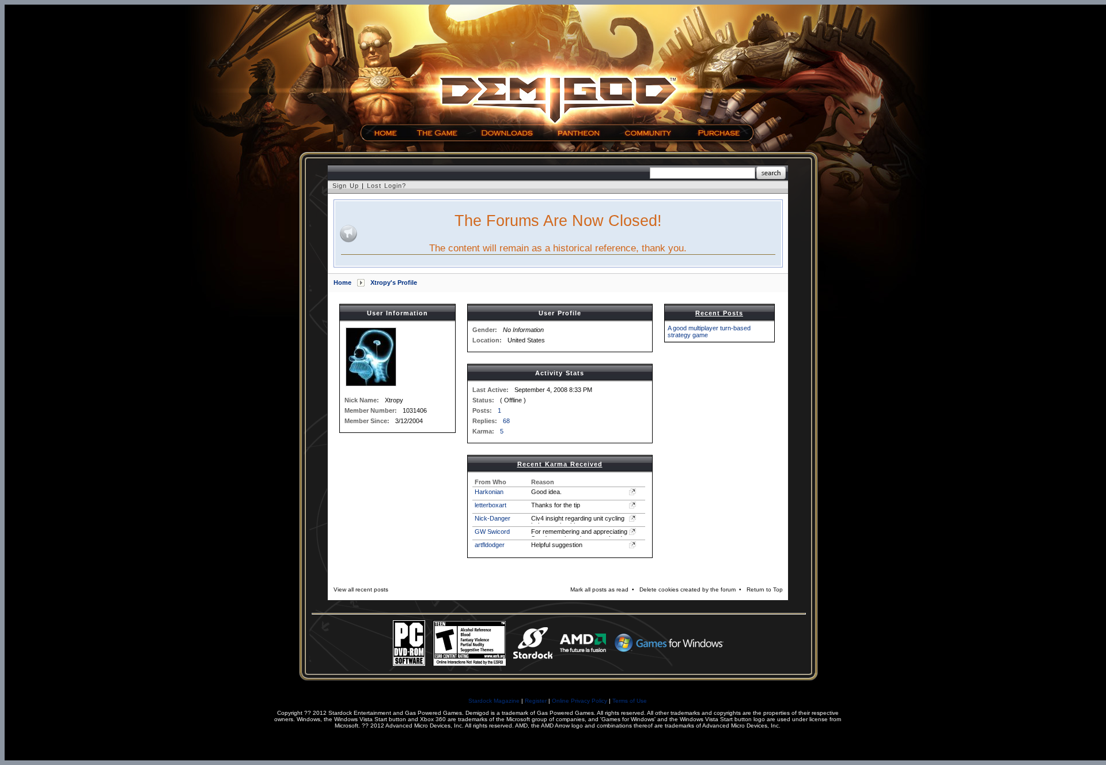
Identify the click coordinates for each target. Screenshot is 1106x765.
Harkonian (489, 491)
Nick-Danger (492, 518)
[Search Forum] (771, 173)
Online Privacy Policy (579, 701)
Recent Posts (719, 313)
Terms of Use (629, 701)
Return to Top (765, 589)
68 (506, 420)
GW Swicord (492, 531)
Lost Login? (386, 185)
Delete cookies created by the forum (687, 589)
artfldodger (490, 544)
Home (342, 282)
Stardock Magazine (494, 701)
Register (536, 701)
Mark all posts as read (599, 589)
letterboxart (490, 505)
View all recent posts (361, 589)
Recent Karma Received (560, 464)
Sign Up (345, 185)
